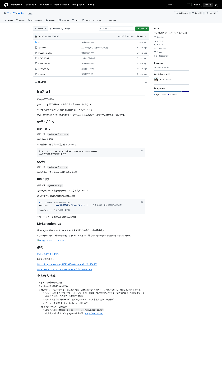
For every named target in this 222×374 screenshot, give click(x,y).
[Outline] (146, 82)
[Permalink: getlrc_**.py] (35, 121)
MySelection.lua (45, 53)
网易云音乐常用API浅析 (48, 254)
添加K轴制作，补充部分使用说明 (94, 47)
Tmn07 (11, 13)
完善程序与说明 (87, 42)
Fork (198, 13)
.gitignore (42, 47)
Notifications (183, 13)
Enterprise (77, 4)
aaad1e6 (121, 36)
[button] (142, 151)
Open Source (60, 4)
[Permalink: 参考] (35, 247)
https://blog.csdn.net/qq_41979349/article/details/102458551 (67, 264)
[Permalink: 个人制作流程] (35, 276)
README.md (43, 58)
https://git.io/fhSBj (94, 313)
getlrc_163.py (44, 63)
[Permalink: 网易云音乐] (35, 129)
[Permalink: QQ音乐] (35, 162)
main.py (41, 74)
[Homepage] (6, 5)
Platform (15, 4)
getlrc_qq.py (43, 69)
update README (52, 36)
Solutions (29, 4)
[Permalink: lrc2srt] (35, 91)
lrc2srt (21, 13)
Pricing (90, 4)
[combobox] (117, 29)
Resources (44, 4)
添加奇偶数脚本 (87, 53)
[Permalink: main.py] (35, 178)
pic (39, 42)
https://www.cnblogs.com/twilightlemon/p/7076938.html (64, 269)
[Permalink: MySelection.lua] (35, 223)
